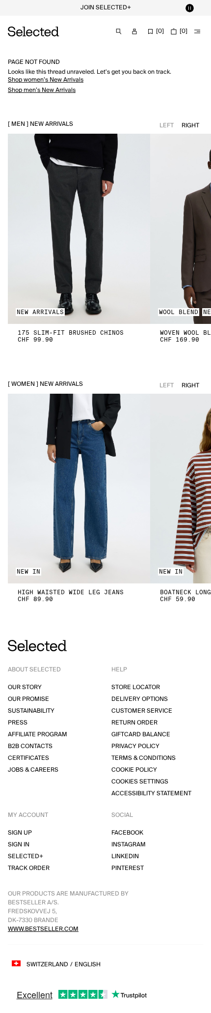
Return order (134, 723)
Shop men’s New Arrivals (42, 90)
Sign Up (20, 833)
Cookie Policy (134, 770)
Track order (29, 868)
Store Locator (135, 687)
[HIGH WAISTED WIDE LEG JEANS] (79, 489)
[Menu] (197, 31)
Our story (25, 687)
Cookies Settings (139, 782)
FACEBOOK (127, 833)
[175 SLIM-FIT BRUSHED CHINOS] (79, 229)
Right (190, 125)
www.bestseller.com (43, 929)
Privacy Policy (135, 746)
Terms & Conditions (143, 758)
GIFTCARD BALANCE (140, 734)
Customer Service (141, 711)
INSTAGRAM (128, 844)
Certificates (28, 758)
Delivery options (139, 699)
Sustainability (31, 711)
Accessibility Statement (151, 793)
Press (17, 723)
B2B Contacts (30, 746)
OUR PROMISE (28, 699)
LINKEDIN (125, 856)
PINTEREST (127, 868)
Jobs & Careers (33, 770)
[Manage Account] (134, 31)
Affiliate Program (37, 734)
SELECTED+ (25, 856)
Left (166, 125)
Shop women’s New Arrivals (45, 80)
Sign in (18, 844)
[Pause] (189, 8)
